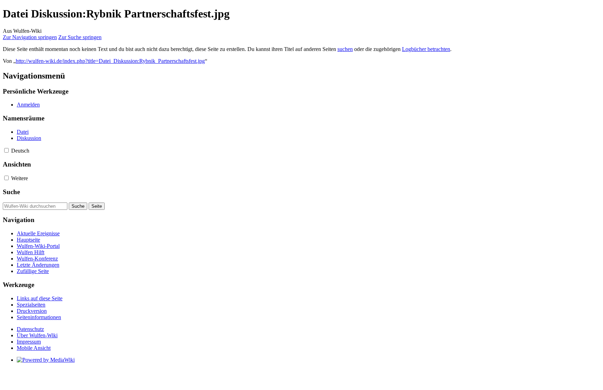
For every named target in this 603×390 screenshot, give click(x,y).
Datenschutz (30, 329)
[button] (6, 150)
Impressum (29, 342)
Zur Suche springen (80, 37)
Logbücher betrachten (426, 49)
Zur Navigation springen (30, 37)
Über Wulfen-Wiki (37, 335)
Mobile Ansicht (34, 348)
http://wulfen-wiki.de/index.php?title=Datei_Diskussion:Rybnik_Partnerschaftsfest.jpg (110, 61)
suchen (345, 49)
